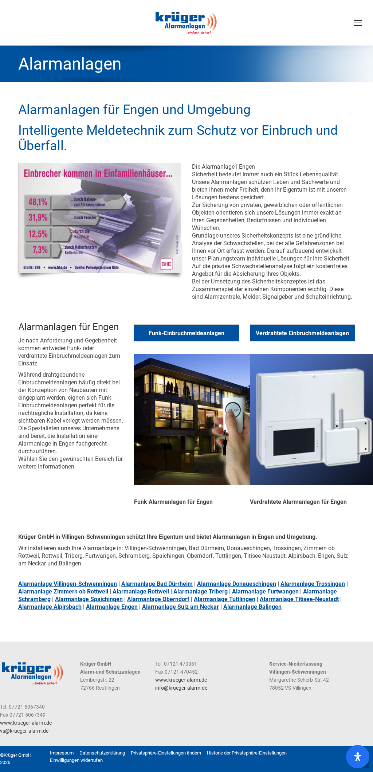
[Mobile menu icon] (357, 23)
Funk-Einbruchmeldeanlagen (186, 333)
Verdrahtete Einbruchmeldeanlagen (302, 333)
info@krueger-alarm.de (181, 688)
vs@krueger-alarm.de (24, 731)
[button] (166, 753)
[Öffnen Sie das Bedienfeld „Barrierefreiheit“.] (357, 756)
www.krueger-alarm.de (181, 680)
